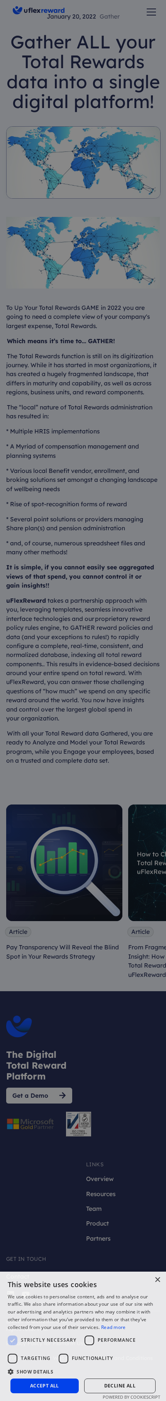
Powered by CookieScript (131, 1397)
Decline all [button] (120, 1385)
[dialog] (83, 700)
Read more (113, 1327)
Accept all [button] (44, 1385)
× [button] (157, 1280)
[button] (83, 1371)
